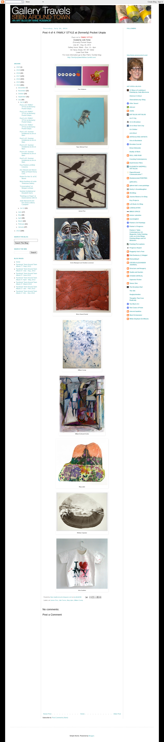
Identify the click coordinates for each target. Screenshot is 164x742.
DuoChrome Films (136, 163)
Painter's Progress (136, 226)
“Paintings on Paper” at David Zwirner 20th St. (28, 197)
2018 (18, 73)
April (20, 218)
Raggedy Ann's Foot (137, 251)
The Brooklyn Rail (136, 287)
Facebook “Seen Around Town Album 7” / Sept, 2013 (26, 265)
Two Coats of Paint (136, 308)
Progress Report (136, 248)
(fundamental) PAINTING (138, 178)
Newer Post (47, 714)
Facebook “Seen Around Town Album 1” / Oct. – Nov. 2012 (26, 292)
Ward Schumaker (136, 315)
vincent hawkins (135, 311)
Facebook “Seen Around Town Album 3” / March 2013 (26, 283)
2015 (18, 82)
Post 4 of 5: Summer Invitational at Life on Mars (28, 153)
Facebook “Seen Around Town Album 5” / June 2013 (26, 274)
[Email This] (90, 597)
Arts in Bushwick (136, 140)
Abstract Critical (136, 96)
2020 (18, 67)
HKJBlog (133, 193)
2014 (18, 85)
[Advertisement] (82, 692)
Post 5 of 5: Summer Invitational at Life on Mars (28, 160)
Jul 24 (22, 102)
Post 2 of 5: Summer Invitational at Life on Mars (28, 140)
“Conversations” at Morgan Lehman (26, 187)
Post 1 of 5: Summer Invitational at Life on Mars (28, 133)
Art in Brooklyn (135, 122)
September (22, 97)
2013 (18, 231)
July (19, 100)
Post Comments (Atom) (60, 718)
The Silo (132, 291)
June (20, 212)
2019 (18, 70)
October (21, 94)
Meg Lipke (70, 600)
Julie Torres (62, 600)
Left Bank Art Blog (136, 204)
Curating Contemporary (138, 159)
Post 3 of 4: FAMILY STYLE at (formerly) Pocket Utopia (27, 120)
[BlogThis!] (93, 597)
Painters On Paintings (137, 223)
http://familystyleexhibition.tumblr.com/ (81, 57)
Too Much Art (134, 304)
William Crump (78, 600)
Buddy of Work (135, 152)
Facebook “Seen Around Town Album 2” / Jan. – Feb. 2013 (26, 287)
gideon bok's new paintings (139, 185)
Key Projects (134, 200)
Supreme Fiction (135, 280)
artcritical (133, 133)
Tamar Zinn (134, 283)
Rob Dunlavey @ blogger (139, 255)
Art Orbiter (133, 129)
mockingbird (134, 219)
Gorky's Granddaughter (138, 189)
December (22, 88)
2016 (18, 79)
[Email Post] (86, 597)
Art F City (133, 118)
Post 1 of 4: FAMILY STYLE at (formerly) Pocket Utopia (27, 107)
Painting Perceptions (137, 244)
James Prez (54, 600)
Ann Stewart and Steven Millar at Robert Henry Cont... (28, 172)
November (22, 91)
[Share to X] (95, 597)
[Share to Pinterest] (100, 597)
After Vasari (134, 103)
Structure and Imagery (138, 268)
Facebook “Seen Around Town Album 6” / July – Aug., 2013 (26, 270)
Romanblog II (134, 259)
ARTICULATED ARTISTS (138, 137)
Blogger (91, 736)
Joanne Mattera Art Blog (138, 197)
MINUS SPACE (135, 211)
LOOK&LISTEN (135, 208)
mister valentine (135, 215)
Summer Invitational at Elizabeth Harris (27, 192)
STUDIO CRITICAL (136, 276)
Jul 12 (22, 208)
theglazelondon (135, 294)
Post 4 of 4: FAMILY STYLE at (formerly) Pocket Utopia (27, 127)
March (20, 221)
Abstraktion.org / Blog (137, 100)
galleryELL (133, 182)
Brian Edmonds (135, 148)
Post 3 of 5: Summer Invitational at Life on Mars (28, 147)
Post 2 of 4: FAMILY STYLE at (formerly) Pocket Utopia (27, 113)
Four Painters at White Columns (27, 166)
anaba (132, 111)
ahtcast (132, 107)
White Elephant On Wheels (139, 319)
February (21, 224)
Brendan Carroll (135, 144)
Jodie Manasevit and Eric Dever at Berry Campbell (27, 202)
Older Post (117, 714)
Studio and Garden (136, 272)
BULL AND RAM (135, 155)
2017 (18, 76)
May (20, 215)
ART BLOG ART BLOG (138, 114)
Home (82, 714)
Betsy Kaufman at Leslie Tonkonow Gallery (28, 182)
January (21, 227)
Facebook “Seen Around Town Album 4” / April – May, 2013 (26, 279)
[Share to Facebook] (97, 597)
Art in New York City (137, 126)
